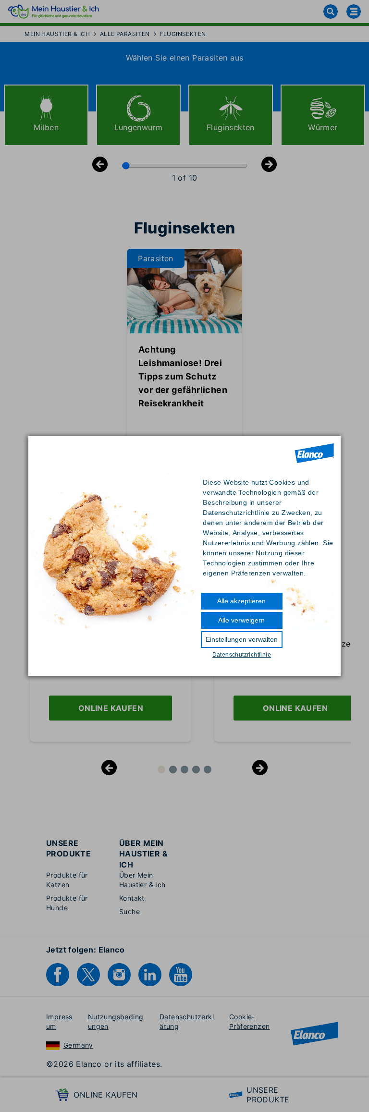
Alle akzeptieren (241, 601)
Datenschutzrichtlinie (241, 654)
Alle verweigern (241, 620)
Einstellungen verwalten (242, 639)
